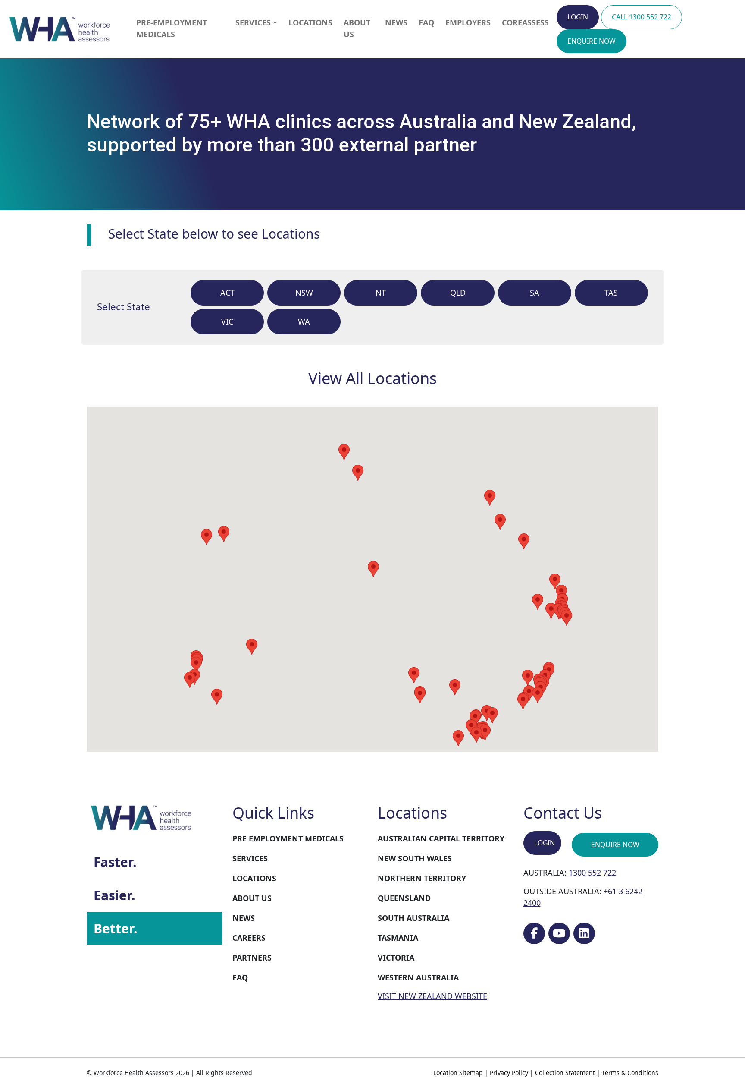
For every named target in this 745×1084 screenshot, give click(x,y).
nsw (304, 292)
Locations (310, 22)
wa (304, 321)
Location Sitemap (458, 1072)
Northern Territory (422, 878)
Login (577, 17)
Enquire (591, 41)
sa (534, 292)
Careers (249, 938)
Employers (468, 22)
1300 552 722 (592, 872)
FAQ (426, 22)
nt (381, 292)
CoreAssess (525, 22)
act (227, 292)
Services (253, 22)
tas (611, 292)
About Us (357, 28)
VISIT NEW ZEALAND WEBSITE (432, 996)
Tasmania (398, 938)
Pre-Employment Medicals (171, 28)
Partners (252, 957)
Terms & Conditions (630, 1072)
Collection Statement (565, 1072)
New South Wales (415, 858)
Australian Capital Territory (441, 838)
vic (227, 321)
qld (458, 292)
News (396, 22)
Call (641, 17)
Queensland (404, 898)
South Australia (413, 918)
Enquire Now (615, 844)
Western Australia (418, 977)
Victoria (396, 957)
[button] (420, 695)
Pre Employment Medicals (288, 838)
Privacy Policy (509, 1072)
